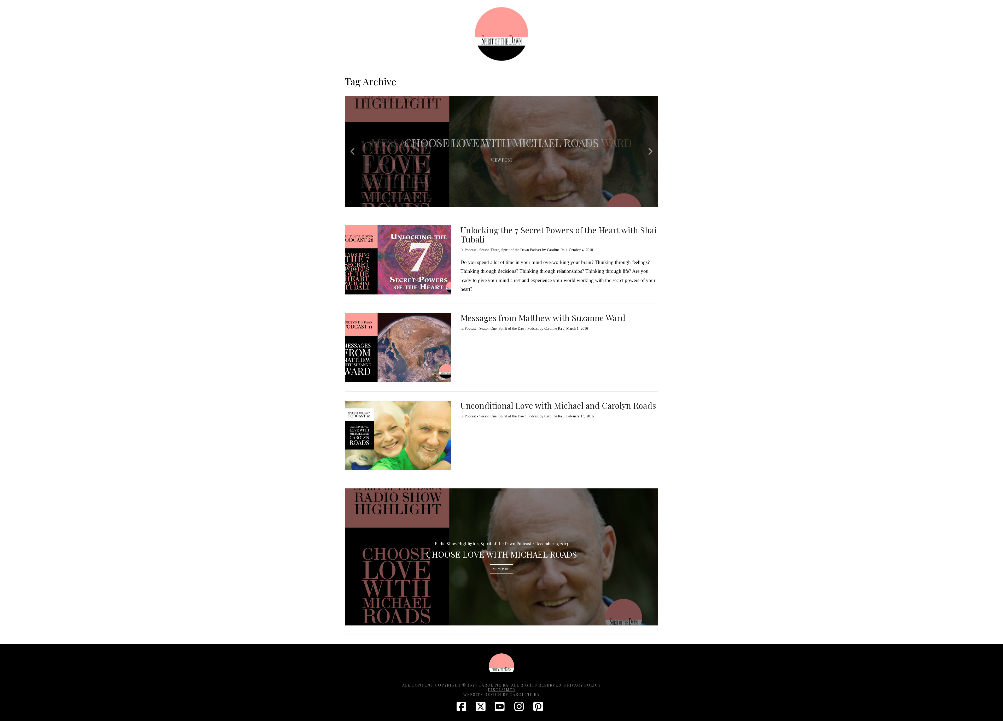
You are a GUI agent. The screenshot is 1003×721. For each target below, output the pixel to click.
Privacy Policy (582, 685)
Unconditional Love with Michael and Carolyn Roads (558, 405)
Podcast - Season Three (482, 250)
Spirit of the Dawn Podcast (521, 250)
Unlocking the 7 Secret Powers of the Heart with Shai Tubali (558, 234)
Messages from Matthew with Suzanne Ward (542, 317)
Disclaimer (501, 689)
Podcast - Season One (481, 328)
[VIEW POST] (398, 259)
